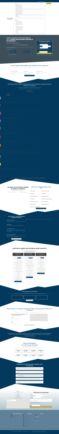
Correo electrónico (39, 46)
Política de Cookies (43, 431)
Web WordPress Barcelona (19, 27)
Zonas (16, 25)
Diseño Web (16, 4)
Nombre (31, 394)
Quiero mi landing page (18, 281)
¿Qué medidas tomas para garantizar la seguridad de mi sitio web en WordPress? (28, 378)
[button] (29, 18)
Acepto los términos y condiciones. (36, 403)
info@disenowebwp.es (18, 1)
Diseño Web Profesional (19, 7)
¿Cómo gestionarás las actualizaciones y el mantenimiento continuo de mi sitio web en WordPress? (29, 382)
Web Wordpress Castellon (26, 421)
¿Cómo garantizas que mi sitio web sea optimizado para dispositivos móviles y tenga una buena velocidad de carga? (29, 375)
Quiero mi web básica (29, 277)
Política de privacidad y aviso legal (34, 402)
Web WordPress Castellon (19, 28)
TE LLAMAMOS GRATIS (44, 53)
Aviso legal (33, 431)
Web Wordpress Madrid (25, 416)
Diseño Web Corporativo (19, 6)
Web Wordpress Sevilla (25, 426)
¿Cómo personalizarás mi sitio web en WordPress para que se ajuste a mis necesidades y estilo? (29, 368)
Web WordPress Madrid (19, 26)
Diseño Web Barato (18, 5)
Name (31, 405)
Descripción (31, 398)
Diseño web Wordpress (29, 343)
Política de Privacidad (37, 431)
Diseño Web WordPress (19, 24)
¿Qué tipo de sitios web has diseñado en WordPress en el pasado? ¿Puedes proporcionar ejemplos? (29, 372)
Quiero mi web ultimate (41, 273)
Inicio (16, 3)
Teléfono (38, 47)
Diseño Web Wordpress (10, 19)
